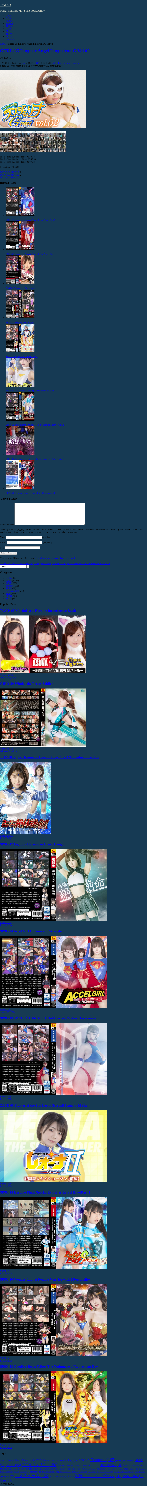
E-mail (3, 542)
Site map (10, 39)
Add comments (73, 63)
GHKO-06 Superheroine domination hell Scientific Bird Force (81, 563)
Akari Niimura (9, 1460)
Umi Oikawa (65, 1472)
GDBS (130, 1460)
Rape (122, 1469)
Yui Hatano (93, 1472)
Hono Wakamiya (91, 1465)
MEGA (9, 21)
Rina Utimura (132, 1469)
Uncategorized (12, 591)
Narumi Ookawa (108, 1468)
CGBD (84, 1460)
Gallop (9, 18)
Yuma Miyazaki (106, 1472)
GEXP (13, 1465)
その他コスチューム (124, 1472)
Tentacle (9, 23)
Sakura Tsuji (26, 1472)
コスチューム (32, 1476)
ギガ (9, 1476)
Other (8, 28)
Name (2, 537)
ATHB (40, 1460)
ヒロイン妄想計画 (58, 1477)
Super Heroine (49, 1471)
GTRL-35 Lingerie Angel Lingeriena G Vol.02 (45, 50)
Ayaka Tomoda (52, 1460)
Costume (103, 1459)
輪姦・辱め (133, 1476)
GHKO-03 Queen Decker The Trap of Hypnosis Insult (26, 563)
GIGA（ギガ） (39, 1464)
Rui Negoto (13, 1472)
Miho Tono (30, 1468)
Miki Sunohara (46, 1469)
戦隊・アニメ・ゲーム (99, 1476)
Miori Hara (60, 1469)
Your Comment (7, 524)
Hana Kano (63, 1465)
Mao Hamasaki (16, 1469)
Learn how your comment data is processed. (55, 558)
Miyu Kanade (59, 63)
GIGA (9, 15)
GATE (120, 1460)
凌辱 (71, 1477)
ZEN (8, 31)
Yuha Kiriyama (79, 1472)
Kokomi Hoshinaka (131, 1465)
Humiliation (111, 1465)
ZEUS (9, 36)
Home (3, 44)
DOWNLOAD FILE (9, 172)
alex (23, 63)
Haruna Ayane (75, 1465)
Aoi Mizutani (26, 1460)
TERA (9, 26)
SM (35, 1472)
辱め (6, 1480)
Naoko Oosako (92, 1469)
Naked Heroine (76, 1468)
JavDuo (5, 5)
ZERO (9, 34)
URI (2, 547)
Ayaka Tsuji (69, 1460)
